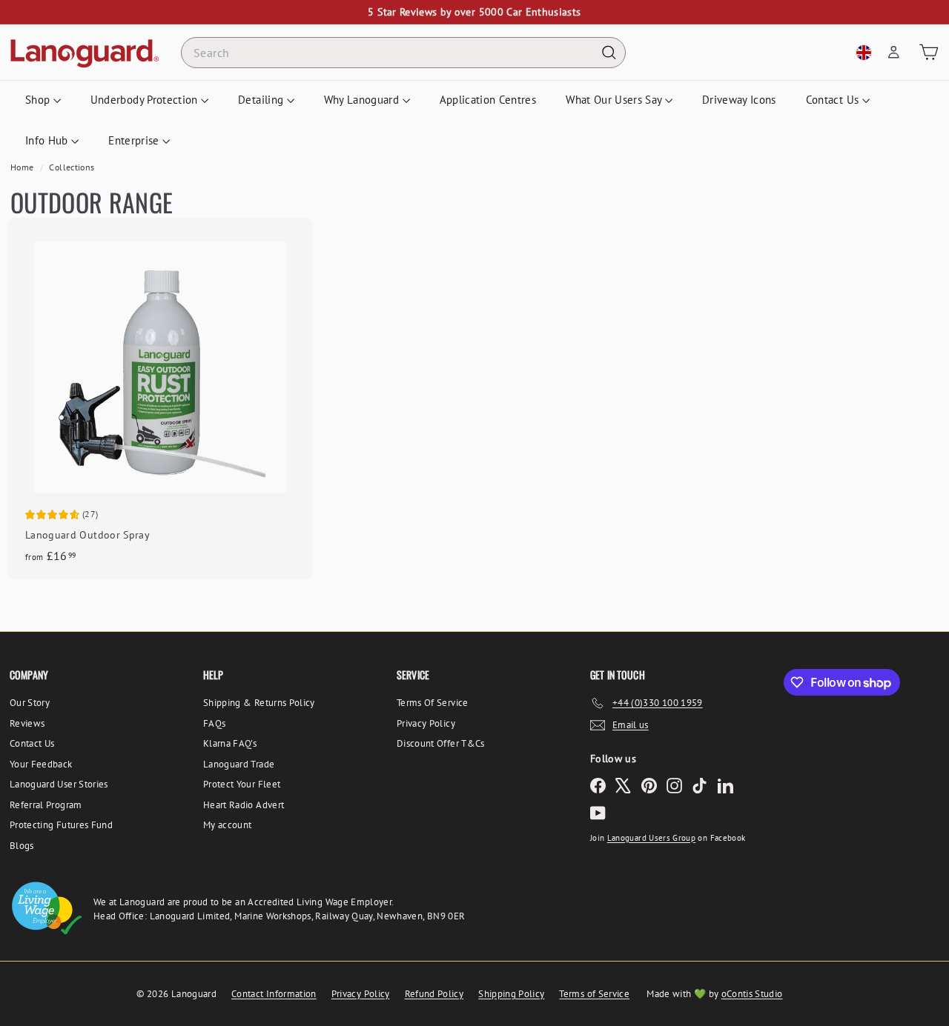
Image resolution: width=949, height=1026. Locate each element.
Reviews (27, 723)
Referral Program (46, 805)
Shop (39, 100)
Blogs (22, 845)
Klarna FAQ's (230, 743)
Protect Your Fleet (241, 784)
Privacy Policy (426, 723)
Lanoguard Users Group (651, 838)
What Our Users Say (615, 100)
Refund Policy (434, 993)
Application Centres (488, 100)
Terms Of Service (433, 702)
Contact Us (834, 100)
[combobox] (403, 52)
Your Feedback (41, 764)
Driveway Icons (739, 100)
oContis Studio (752, 993)
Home (23, 167)
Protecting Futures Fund (61, 825)
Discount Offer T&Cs (441, 743)
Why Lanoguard (363, 100)
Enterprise (135, 140)
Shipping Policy (511, 993)
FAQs (214, 723)
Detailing (262, 100)
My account (227, 825)
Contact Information (274, 993)
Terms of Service (594, 993)
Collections (71, 167)
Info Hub (48, 140)
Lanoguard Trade (238, 764)
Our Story (30, 702)
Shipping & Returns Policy (259, 702)
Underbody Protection (145, 100)
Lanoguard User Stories (59, 784)
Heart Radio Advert (243, 805)
